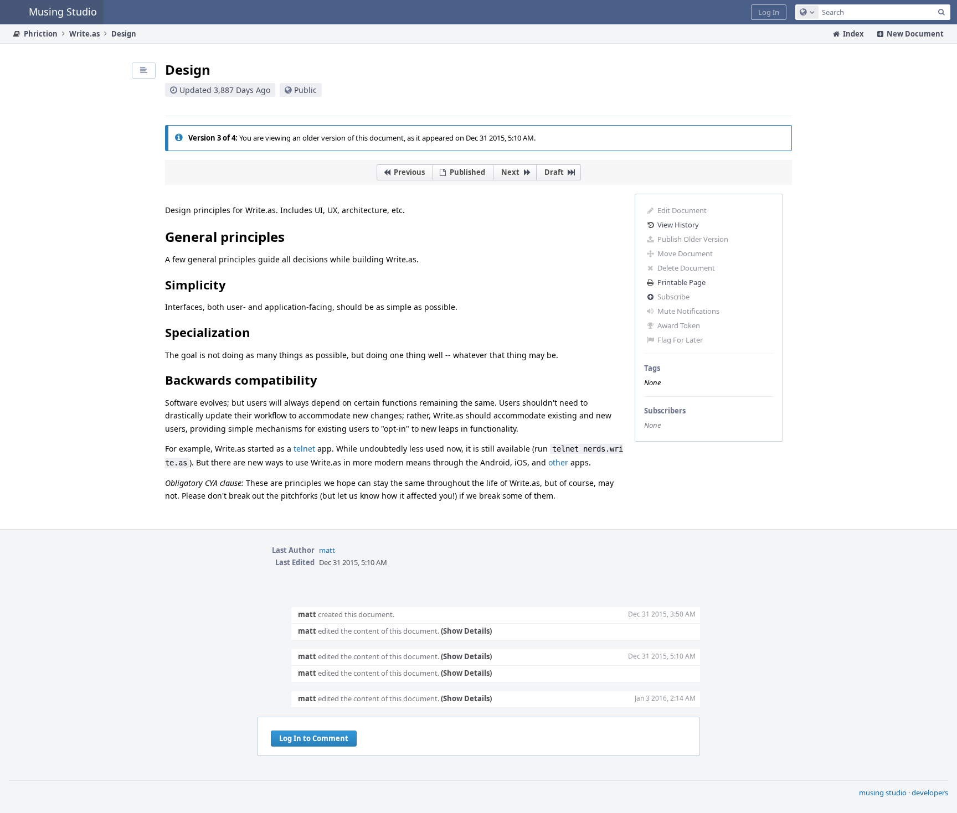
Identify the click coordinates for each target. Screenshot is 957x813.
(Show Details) (466, 631)
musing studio (883, 793)
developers (930, 793)
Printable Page (681, 282)
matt (327, 550)
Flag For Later (680, 340)
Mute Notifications (688, 311)
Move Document (685, 253)
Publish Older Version (692, 239)
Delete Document (686, 268)
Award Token (678, 325)
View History (678, 225)
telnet (304, 448)
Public (305, 90)
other (558, 462)
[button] (768, 12)
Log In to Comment (313, 738)
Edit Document (682, 210)
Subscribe (673, 297)
